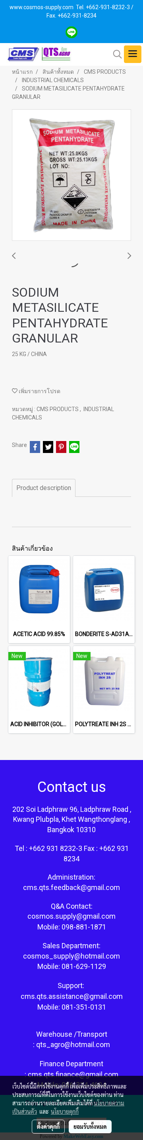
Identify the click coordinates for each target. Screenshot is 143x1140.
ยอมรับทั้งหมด (90, 1126)
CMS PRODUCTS (58, 409)
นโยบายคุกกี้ (65, 1111)
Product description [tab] (43, 488)
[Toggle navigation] (132, 54)
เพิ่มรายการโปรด (38, 391)
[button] (115, 54)
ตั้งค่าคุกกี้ (48, 1126)
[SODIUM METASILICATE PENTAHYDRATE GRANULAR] (71, 175)
